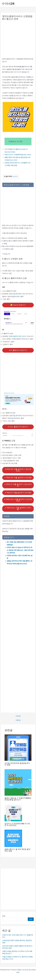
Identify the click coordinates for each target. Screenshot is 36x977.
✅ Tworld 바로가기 (18, 305)
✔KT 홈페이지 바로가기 (18, 350)
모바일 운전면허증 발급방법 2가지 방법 (17, 764)
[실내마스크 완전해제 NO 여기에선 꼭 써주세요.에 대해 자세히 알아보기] (13, 812)
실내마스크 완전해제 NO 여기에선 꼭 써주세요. (17, 824)
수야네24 (8, 3)
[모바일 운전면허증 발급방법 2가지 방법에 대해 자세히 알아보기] (18, 747)
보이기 (15, 176)
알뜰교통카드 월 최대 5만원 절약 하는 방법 (17, 850)
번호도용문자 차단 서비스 (17, 336)
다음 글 (18, 720)
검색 (3, 916)
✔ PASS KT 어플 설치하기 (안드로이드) (18, 485)
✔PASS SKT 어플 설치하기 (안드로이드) (18, 470)
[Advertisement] (18, 39)
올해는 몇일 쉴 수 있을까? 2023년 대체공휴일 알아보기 (18, 799)
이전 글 (18, 716)
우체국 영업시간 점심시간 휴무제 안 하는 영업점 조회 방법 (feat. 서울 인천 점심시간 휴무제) (20, 550)
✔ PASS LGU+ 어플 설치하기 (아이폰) (18, 508)
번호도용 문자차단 (15, 294)
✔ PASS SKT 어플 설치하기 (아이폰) (18, 478)
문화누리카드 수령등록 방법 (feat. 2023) (18, 154)
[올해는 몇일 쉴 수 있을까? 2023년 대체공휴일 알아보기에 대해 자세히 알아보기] (18, 782)
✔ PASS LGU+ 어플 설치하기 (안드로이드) (18, 500)
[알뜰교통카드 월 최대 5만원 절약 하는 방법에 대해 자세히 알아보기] (13, 838)
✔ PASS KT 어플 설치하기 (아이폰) (18, 493)
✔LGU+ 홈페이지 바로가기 (18, 427)
